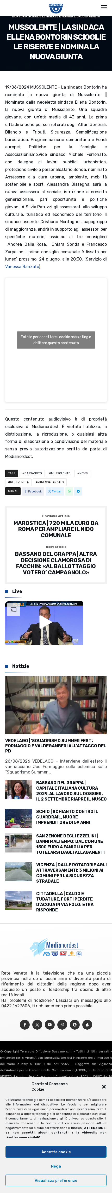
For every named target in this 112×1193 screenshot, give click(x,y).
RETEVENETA (19, 482)
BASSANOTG (33, 473)
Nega (56, 1166)
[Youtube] (50, 1025)
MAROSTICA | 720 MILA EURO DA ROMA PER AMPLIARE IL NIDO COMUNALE (56, 526)
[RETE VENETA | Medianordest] (56, 3)
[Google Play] (75, 1025)
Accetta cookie (56, 1152)
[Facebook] (25, 1025)
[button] (104, 1086)
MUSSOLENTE (60, 473)
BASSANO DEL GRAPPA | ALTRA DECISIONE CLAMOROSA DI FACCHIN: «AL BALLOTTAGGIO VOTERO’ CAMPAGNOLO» (56, 560)
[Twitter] (37, 1025)
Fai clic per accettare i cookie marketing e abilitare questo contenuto (56, 340)
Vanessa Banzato (22, 266)
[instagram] (62, 1025)
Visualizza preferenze (56, 1180)
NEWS (83, 473)
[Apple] (87, 1025)
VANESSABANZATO (51, 482)
